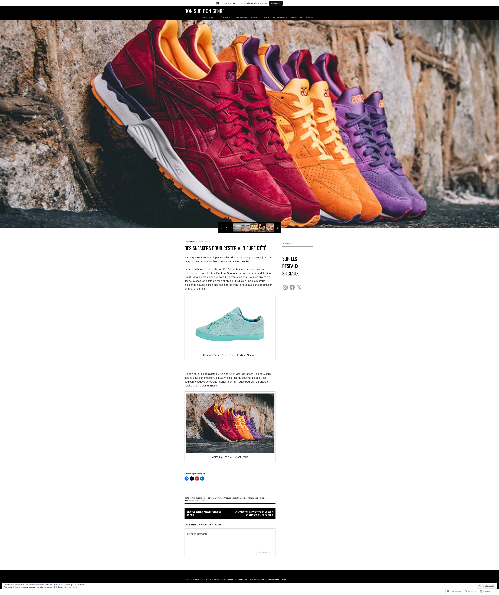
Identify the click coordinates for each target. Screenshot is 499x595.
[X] (299, 287)
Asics (232, 373)
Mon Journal (209, 17)
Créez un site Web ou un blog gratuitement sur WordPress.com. (211, 579)
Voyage (265, 17)
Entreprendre (280, 17)
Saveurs (254, 17)
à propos (310, 17)
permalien (203, 500)
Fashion (210, 498)
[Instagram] (285, 287)
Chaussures (242, 498)
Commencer (276, 3)
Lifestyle (218, 498)
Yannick (206, 241)
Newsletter (296, 17)
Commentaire (265, 553)
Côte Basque (226, 17)
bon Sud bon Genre (205, 10)
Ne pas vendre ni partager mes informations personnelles (262, 579)
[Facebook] (292, 287)
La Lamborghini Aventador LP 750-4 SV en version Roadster (253, 513)
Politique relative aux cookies (66, 587)
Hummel (190, 273)
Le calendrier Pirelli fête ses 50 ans (204, 513)
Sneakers (260, 498)
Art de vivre (241, 17)
